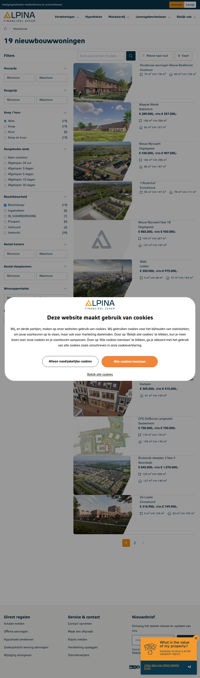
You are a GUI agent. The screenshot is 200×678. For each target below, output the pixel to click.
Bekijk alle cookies (100, 374)
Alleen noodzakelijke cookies (70, 361)
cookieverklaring (129, 345)
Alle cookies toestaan (130, 361)
